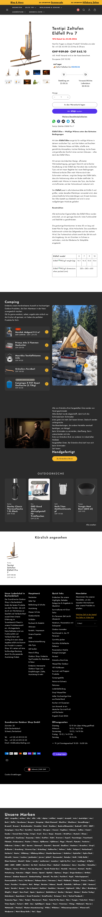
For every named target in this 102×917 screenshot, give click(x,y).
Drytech (77, 834)
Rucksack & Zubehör (36, 623)
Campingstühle (58, 677)
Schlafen (31, 619)
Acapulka (14, 818)
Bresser (16, 826)
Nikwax (23, 869)
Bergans (31, 822)
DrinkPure (68, 834)
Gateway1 (38, 845)
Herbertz (8, 853)
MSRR (18, 865)
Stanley (61, 892)
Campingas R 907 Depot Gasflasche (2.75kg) (27, 384)
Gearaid (56, 845)
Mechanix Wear (45, 865)
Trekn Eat (83, 900)
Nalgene (8, 869)
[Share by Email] (63, 122)
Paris (21, 880)
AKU (7, 818)
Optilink (49, 873)
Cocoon (55, 830)
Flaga (62, 841)
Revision (44, 884)
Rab (30, 884)
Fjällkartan (44, 841)
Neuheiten (17, 7)
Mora (74, 865)
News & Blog (33, 652)
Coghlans (64, 830)
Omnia (35, 873)
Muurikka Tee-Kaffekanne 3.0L (28, 356)
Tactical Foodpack (76, 896)
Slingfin (8, 892)
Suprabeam (20, 896)
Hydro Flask (88, 853)
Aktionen (31, 626)
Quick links (58, 593)
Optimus (57, 873)
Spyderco (40, 892)
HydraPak (77, 853)
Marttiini (26, 865)
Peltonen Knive (41, 880)
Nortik (88, 869)
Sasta (7, 888)
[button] (7, 9)
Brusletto (38, 826)
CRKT (91, 826)
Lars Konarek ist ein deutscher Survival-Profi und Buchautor (61, 709)
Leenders (55, 861)
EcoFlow (45, 838)
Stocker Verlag (88, 892)
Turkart (20, 904)
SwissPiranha (47, 896)
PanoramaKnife (11, 880)
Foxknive (86, 841)
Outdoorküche (34, 615)
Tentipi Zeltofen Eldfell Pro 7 (12, 569)
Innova (16, 857)
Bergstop (40, 822)
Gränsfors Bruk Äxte (60, 660)
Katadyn (67, 857)
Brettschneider (27, 826)
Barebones (21, 822)
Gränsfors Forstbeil (25, 368)
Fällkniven (9, 845)
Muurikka (82, 865)
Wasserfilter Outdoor (60, 664)
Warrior (89, 904)
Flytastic (77, 841)
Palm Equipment (81, 876)
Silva (84, 888)
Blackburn (72, 822)
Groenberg (19, 849)
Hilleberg (25, 853)
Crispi (32, 834)
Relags (37, 884)
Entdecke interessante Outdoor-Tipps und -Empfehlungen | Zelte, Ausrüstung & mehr (36, 670)
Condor (8, 834)
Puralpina (23, 884)
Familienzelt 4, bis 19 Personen (60, 634)
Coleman (73, 830)
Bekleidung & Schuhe (50, 7)
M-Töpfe (90, 861)
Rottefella (68, 884)
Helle (69, 849)
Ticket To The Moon (56, 900)
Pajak (71, 876)
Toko (68, 900)
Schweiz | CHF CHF (39, 769)
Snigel (15, 892)
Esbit (52, 838)
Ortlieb (88, 873)
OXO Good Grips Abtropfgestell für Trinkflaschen (38, 511)
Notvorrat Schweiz (59, 681)
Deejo (51, 834)
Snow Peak (24, 892)
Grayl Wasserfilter (59, 692)
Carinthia (28, 830)
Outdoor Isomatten (59, 629)
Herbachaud (87, 849)
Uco (32, 904)
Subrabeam (9, 896)
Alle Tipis (32, 645)
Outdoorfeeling (35, 876)
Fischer (28, 841)
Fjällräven (54, 841)
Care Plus (19, 830)
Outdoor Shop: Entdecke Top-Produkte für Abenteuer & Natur (39, 659)
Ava (91, 818)
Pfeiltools (67, 880)
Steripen (69, 892)
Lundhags (81, 861)
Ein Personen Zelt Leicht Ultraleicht (61, 617)
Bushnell (78, 826)
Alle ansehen (91, 524)
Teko (21, 900)
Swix (65, 896)
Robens (53, 884)
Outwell (46, 876)
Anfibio (52, 818)
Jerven (41, 857)
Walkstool (80, 904)
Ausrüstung (18, 12)
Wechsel (18, 907)
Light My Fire (65, 861)
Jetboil (48, 857)
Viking (72, 904)
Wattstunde (9, 907)
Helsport (76, 849)
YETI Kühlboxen (58, 667)
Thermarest (36, 900)
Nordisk (64, 869)
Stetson (77, 892)
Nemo (15, 869)
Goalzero (74, 845)
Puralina (14, 884)
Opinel (42, 873)
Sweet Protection (33, 896)
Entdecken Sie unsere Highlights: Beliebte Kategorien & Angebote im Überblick (62, 601)
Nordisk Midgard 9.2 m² (27, 332)
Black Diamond (51, 822)
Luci (74, 861)
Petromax (55, 685)
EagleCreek (9, 838)
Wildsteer (56, 907)
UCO (27, 904)
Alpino (45, 818)
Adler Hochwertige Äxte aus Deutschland (61, 697)
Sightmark (70, 888)
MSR (12, 865)
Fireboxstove (18, 841)
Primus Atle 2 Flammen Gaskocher (27, 344)
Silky (78, 888)
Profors (92, 880)
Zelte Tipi (29, 7)
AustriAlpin (83, 818)
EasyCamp (20, 838)
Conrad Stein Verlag (21, 834)
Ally (39, 818)
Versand (64, 55)
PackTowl (63, 876)
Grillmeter (9, 849)
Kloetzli (21, 861)
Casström (38, 830)
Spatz (32, 892)
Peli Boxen (29, 880)
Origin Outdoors (76, 873)
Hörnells (8, 857)
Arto (75, 818)
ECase (84, 834)
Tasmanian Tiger (11, 900)
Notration (20, 873)
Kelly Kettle (83, 857)
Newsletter (81, 593)
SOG (85, 884)
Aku (28, 818)
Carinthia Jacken (58, 639)
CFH (85, 826)
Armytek (68, 818)
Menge (55, 93)
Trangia (75, 900)
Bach (7, 822)
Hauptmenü (34, 593)
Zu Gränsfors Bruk (65, 458)
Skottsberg (92, 888)
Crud (39, 834)
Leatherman (45, 861)
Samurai (91, 884)
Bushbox (52, 826)
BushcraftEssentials (65, 826)
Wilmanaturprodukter (69, 907)
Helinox (62, 849)
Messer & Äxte (36, 12)
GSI (23, 845)
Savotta (14, 888)
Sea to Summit (32, 888)
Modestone (65, 865)
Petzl (60, 880)
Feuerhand (87, 838)
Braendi (8, 826)
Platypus (76, 880)
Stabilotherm (51, 892)
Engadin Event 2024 (60, 716)
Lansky (35, 861)
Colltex (81, 830)
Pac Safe (54, 876)
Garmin (30, 845)
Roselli (60, 884)
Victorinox (63, 904)
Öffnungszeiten (60, 722)
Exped (67, 838)
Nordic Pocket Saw (52, 869)
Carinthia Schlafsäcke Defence (60, 645)
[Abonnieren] (95, 623)
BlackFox (63, 822)
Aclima (22, 818)
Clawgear (47, 830)
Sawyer (22, 888)
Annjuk (60, 818)
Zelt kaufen (32, 649)
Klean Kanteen (11, 861)
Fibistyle (8, 841)
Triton (91, 900)
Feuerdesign (77, 838)
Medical (56, 865)
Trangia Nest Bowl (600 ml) (85, 507)
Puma (7, 884)
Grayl (91, 845)
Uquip (48, 904)
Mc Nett (34, 865)
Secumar (61, 888)
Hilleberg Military (38, 853)
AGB (30, 638)
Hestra (17, 853)
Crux (45, 834)
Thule (45, 900)
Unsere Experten (34, 634)
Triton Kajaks (10, 904)
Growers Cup (30, 849)
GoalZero (65, 845)
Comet (88, 830)
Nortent (55, 656)
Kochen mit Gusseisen (60, 703)
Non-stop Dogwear (35, 869)
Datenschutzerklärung (36, 641)
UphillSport (39, 904)
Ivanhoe (24, 857)
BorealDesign (83, 822)
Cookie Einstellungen (13, 774)
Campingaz (9, 830)
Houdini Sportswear (54, 853)
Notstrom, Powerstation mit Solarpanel (62, 624)
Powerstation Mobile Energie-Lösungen (60, 651)
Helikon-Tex (52, 849)
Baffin (13, 822)
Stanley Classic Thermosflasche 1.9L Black (15, 509)
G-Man (17, 845)
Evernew (59, 838)
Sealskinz (52, 888)
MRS (7, 865)
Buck (45, 826)
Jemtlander (33, 857)
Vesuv (55, 904)
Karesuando (58, 857)
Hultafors (67, 853)
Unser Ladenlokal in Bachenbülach (15, 594)
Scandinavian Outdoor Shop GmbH (22, 722)
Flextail (69, 841)
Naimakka (91, 865)
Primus (84, 880)
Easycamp (30, 838)
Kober (28, 861)
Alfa (34, 818)
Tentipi (27, 900)
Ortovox (8, 876)
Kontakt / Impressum (36, 630)
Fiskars (36, 841)
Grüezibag (42, 849)
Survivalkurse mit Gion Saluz (61, 611)
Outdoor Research (20, 876)
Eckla (38, 838)
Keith (75, 857)
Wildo (47, 907)
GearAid (47, 845)
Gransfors (83, 845)
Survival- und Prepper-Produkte (61, 672)
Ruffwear (77, 884)
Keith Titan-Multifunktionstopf (63, 509)
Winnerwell (84, 907)
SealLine (43, 888)
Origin (65, 873)
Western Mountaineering (34, 907)
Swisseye (57, 896)
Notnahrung (10, 873)
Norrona (72, 869)
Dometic (58, 834)
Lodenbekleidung (59, 688)
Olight (28, 873)
